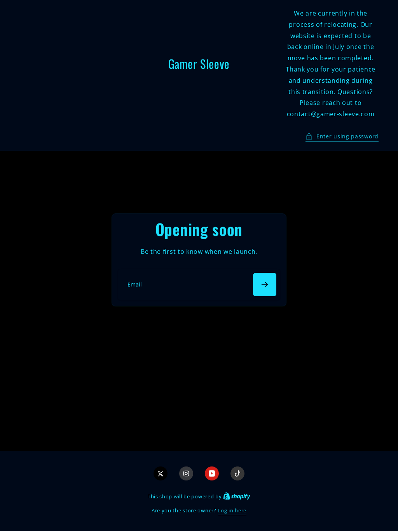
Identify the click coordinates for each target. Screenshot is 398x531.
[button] (342, 136)
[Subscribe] (264, 284)
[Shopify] (236, 496)
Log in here (232, 510)
